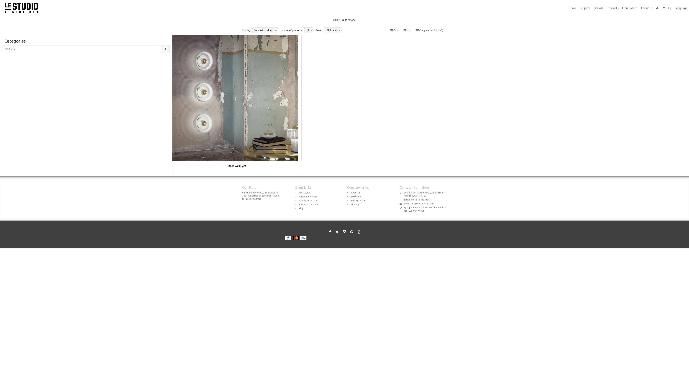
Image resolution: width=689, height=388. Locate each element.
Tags (344, 20)
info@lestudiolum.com (422, 203)
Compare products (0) (431, 30)
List (408, 30)
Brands (598, 8)
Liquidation (629, 8)
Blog (301, 208)
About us (647, 8)
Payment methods (308, 196)
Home (572, 8)
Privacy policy (358, 200)
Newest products (264, 30)
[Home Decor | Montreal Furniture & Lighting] (23, 4)
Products (613, 8)
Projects (585, 8)
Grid (395, 30)
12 (307, 30)
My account (305, 192)
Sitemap (355, 204)
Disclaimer (356, 196)
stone (352, 20)
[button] (663, 8)
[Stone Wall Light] (237, 106)
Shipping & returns (308, 200)
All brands (332, 30)
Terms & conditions (308, 204)
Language (681, 8)
